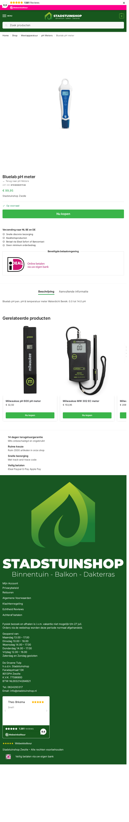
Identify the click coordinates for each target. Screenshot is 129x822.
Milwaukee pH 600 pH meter (23, 401)
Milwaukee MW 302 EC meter (81, 401)
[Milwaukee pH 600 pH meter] (30, 360)
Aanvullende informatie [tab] (73, 291)
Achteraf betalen (12, 614)
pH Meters (47, 35)
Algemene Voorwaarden (17, 598)
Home (6, 35)
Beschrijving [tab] (46, 291)
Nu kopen (63, 214)
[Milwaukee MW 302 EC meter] (87, 360)
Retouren (8, 592)
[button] (121, 16)
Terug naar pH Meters (16, 181)
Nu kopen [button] (30, 415)
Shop (14, 35)
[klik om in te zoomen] (64, 103)
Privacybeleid (11, 587)
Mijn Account (10, 583)
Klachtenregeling (13, 603)
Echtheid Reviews (13, 609)
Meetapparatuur (29, 35)
